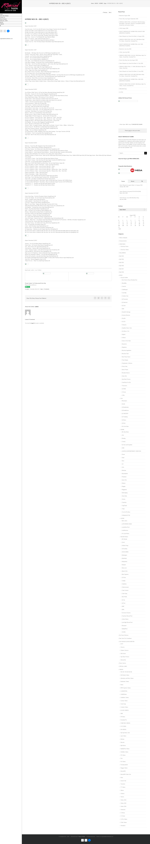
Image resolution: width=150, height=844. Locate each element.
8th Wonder (124, 539)
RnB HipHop (125, 492)
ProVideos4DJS (124, 764)
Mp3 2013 (121, 256)
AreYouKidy (124, 548)
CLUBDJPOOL (124, 691)
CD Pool (124, 577)
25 (123, 225)
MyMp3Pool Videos (125, 748)
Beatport (124, 564)
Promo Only (124, 366)
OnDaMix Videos (124, 752)
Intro (123, 467)
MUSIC (121, 275)
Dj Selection (124, 302)
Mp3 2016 (121, 265)
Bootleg (123, 438)
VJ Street (123, 816)
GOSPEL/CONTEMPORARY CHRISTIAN (131, 451)
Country (123, 441)
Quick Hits (124, 480)
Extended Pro (124, 720)
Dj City (123, 600)
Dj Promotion (125, 299)
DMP (123, 606)
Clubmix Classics (125, 650)
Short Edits (124, 496)
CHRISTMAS (122, 244)
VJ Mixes (123, 812)
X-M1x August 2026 (123, 28)
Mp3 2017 (121, 268)
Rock (122, 777)
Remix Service (122, 663)
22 (139, 223)
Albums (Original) (123, 237)
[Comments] (142, 181)
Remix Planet (125, 369)
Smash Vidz (123, 780)
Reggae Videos (124, 768)
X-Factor (124, 392)
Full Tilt (123, 321)
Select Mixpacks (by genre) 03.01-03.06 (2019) (130, 191)
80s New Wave (125, 432)
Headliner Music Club (127, 328)
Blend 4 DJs (125, 571)
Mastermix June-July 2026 (125, 49)
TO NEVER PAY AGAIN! (137, 124)
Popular (123, 181)
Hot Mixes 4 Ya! (125, 331)
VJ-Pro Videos (124, 819)
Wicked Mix (123, 660)
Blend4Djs (124, 283)
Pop (121, 758)
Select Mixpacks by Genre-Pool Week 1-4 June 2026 (131, 71)
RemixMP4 (123, 771)
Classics (123, 647)
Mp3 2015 (121, 262)
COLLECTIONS (124, 277)
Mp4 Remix (123, 745)
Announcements (123, 240)
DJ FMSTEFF (125, 413)
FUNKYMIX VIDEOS (125, 723)
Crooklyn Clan (125, 296)
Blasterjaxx (124, 400)
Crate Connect (125, 590)
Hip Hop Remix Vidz (125, 732)
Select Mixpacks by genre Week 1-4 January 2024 (131, 185)
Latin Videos (123, 736)
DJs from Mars (125, 426)
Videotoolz (123, 809)
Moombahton (125, 473)
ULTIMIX (124, 388)
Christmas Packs (124, 246)
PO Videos (123, 755)
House (123, 454)
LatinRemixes (125, 530)
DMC (123, 308)
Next (110, 12)
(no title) (121, 92)
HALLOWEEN (122, 252)
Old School (123, 653)
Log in (129, 130)
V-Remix (122, 793)
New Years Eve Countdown (125, 638)
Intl (122, 464)
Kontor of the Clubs (126, 340)
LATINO (122, 518)
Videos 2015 (123, 803)
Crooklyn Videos (124, 707)
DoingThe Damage (126, 312)
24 (119, 225)
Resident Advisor (126, 372)
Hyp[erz (123, 334)
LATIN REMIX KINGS (127, 524)
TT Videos (123, 787)
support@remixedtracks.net (6, 38)
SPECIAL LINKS (123, 666)
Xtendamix (123, 825)
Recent (132, 181)
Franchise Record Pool (127, 616)
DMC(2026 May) (123, 88)
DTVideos (123, 716)
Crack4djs (124, 292)
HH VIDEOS (123, 729)
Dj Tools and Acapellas (127, 444)
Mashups (124, 470)
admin (27, 289)
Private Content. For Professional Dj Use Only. (35, 283)
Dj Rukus (124, 420)
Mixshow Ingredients (126, 350)
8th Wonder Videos (125, 675)
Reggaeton (124, 489)
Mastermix (124, 344)
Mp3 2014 (121, 259)
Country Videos (124, 700)
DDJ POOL (124, 596)
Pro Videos (123, 761)
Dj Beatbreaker (125, 407)
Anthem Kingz (125, 545)
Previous (105, 12)
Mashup (122, 739)
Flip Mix (124, 318)
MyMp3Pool (124, 628)
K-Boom (124, 337)
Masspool (124, 625)
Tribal (123, 508)
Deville (123, 404)
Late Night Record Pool (127, 622)
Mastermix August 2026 (124, 15)
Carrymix (124, 286)
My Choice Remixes (123, 635)
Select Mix (124, 376)
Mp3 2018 (121, 272)
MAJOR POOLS (124, 536)
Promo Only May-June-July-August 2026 (128, 60)
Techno (123, 499)
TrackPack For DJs (126, 382)
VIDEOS (121, 669)
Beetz (122, 684)
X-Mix (123, 395)
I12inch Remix (125, 619)
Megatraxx (124, 347)
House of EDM (82, 836)
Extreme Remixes (126, 315)
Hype (41, 289)
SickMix (124, 632)
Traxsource (124, 385)
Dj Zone (123, 305)
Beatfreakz (124, 558)
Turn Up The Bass (126, 512)
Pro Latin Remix (125, 533)
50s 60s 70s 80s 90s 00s (126, 671)
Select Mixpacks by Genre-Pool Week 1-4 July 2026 (131, 63)
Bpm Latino (124, 520)
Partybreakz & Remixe (127, 363)
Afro (123, 435)
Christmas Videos (125, 249)
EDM (123, 448)
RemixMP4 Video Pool (126, 774)
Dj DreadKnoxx (125, 410)
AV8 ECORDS (125, 552)
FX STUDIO (123, 726)
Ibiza (123, 460)
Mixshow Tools (125, 353)
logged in (33, 323)
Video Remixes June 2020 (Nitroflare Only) (129, 197)
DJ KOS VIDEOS (125, 710)
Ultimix (122, 790)
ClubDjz (123, 580)
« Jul (119, 228)
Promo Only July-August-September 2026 (128, 18)
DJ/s (122, 398)
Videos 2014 (123, 800)
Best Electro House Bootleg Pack (129, 280)
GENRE (122, 429)
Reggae (123, 486)
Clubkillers (124, 584)
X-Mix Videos (124, 822)
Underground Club (126, 515)
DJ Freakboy (125, 416)
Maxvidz (122, 742)
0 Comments (46, 289)
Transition (124, 502)
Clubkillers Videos (125, 697)
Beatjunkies (124, 561)
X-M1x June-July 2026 (124, 52)
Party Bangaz (125, 360)
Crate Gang (124, 593)
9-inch (123, 542)
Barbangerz (124, 555)
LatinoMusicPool (125, 527)
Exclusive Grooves (126, 612)
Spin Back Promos (126, 379)
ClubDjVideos (124, 694)
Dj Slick (123, 423)
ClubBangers (125, 289)
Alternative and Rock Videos (127, 678)
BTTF (122, 644)
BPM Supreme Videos (126, 687)
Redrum (123, 483)
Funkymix (124, 324)
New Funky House (126, 356)
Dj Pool (123, 603)
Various (122, 796)
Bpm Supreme (125, 574)
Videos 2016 (123, 806)
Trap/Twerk (124, 505)
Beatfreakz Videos (125, 681)
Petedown (124, 476)
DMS (123, 609)
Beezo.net (124, 568)
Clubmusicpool (125, 587)
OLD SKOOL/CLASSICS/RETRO (126, 641)
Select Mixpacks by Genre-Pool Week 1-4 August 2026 (131, 36)
